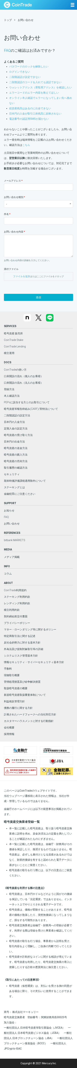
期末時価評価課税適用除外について (25, 480)
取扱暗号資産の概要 (15, 688)
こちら (26, 144)
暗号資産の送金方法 (15, 448)
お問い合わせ (12, 523)
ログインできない (19, 71)
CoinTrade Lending (15, 346)
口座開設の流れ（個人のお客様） (23, 376)
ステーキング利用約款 (17, 596)
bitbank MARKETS (14, 540)
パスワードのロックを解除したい (28, 66)
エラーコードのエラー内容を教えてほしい (34, 92)
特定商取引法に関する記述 (19, 635)
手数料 (8, 668)
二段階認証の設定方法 (17, 415)
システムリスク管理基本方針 (21, 655)
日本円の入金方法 (14, 421)
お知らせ (9, 510)
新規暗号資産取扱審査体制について (25, 694)
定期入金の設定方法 (15, 428)
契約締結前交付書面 (15, 616)
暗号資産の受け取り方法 (18, 435)
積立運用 (9, 353)
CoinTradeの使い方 (15, 369)
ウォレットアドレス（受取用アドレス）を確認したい (40, 87)
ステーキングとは (14, 487)
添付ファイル (11, 269)
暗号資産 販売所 (13, 333)
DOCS (7, 362)
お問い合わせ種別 (13, 197)
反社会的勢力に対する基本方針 (22, 642)
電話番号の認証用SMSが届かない (29, 118)
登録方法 (9, 389)
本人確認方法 (12, 395)
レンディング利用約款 (17, 603)
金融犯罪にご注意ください (19, 493)
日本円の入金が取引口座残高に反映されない (35, 113)
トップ (8, 19)
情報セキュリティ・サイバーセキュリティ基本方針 (34, 662)
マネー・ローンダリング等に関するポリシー (30, 629)
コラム (8, 573)
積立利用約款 (12, 609)
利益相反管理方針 (14, 701)
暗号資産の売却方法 (15, 461)
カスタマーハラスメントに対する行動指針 (29, 720)
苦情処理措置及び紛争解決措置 (22, 681)
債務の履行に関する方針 (18, 707)
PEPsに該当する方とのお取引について (27, 402)
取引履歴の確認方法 (15, 467)
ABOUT (8, 582)
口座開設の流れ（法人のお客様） (23, 382)
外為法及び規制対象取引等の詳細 (23, 649)
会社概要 (9, 727)
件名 (6, 214)
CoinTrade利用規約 (15, 590)
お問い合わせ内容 (13, 231)
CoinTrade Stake (13, 339)
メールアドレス (12, 180)
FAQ (7, 50)
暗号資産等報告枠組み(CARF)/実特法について (31, 408)
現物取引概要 (12, 675)
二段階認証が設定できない (25, 76)
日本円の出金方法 (14, 441)
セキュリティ (12, 474)
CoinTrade (18, 4)
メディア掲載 (12, 556)
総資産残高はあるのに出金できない (30, 108)
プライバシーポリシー (17, 622)
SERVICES (10, 326)
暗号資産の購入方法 (15, 454)
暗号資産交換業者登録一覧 (22, 822)
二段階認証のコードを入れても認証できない (35, 82)
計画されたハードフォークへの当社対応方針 (30, 714)
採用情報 (9, 734)
